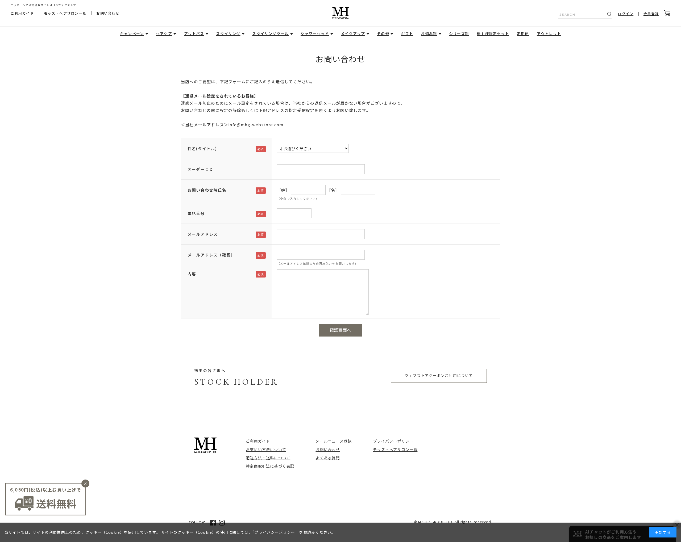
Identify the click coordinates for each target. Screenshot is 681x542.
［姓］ (283, 190)
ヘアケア (164, 33)
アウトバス (194, 33)
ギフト (407, 33)
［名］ (333, 190)
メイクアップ (353, 33)
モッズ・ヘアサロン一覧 (65, 13)
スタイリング (228, 33)
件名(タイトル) (202, 148)
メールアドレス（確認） (211, 255)
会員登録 (651, 13)
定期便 (523, 33)
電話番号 (196, 213)
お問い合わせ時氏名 (207, 190)
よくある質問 (327, 457)
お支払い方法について (266, 449)
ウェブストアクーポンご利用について (439, 375)
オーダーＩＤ (200, 169)
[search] (609, 14)
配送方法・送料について (268, 457)
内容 (192, 273)
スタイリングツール (270, 33)
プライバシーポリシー (393, 441)
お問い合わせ (107, 13)
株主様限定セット (493, 33)
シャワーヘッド (315, 33)
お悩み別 (429, 33)
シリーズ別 (459, 33)
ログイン (625, 13)
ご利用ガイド (22, 13)
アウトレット (549, 33)
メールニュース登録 (333, 441)
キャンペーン (132, 33)
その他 (383, 33)
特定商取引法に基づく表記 (270, 466)
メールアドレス (203, 234)
